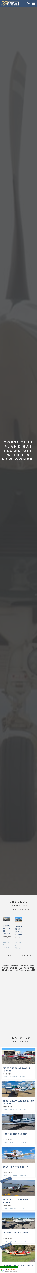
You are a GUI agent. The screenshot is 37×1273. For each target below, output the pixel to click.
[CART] (28, 3)
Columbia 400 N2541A (15, 1167)
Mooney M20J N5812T (15, 1134)
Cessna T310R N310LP (15, 1233)
